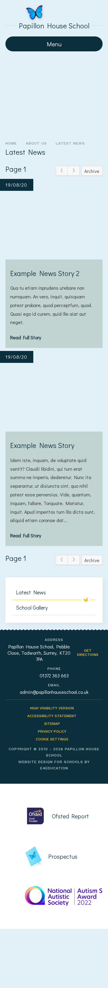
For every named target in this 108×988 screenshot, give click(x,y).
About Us (36, 143)
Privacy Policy (52, 731)
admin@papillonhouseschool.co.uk (54, 692)
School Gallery (32, 607)
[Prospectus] (60, 856)
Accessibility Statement (51, 716)
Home (11, 143)
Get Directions (87, 652)
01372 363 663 (54, 675)
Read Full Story (25, 337)
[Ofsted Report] (60, 816)
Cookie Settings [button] (52, 739)
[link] (62, 171)
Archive (91, 171)
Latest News (70, 143)
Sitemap (52, 724)
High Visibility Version (52, 708)
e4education (54, 768)
